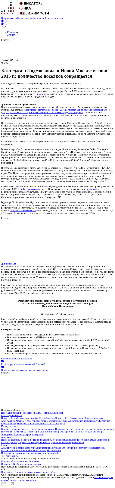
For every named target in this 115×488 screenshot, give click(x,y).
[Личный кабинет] (2, 21)
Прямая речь (98, 448)
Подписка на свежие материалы (17, 453)
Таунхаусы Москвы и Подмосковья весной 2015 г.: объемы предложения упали (42, 112)
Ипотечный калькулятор (13, 431)
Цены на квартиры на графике (16, 439)
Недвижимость (9, 18)
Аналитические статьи (12, 448)
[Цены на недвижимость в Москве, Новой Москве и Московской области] (25, 15)
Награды (5, 464)
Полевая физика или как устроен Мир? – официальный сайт (32, 413)
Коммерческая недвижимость (32, 423)
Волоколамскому (31, 189)
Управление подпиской (47, 453)
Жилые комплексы (93, 418)
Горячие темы (85, 448)
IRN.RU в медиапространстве (26, 464)
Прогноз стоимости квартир (69, 429)
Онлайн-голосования (35, 450)
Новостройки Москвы (12, 418)
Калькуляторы (24, 18)
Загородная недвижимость (85, 421)
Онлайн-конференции (12, 450)
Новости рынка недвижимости (41, 448)
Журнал (48, 18)
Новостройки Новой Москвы (40, 418)
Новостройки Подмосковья (69, 418)
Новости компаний (67, 448)
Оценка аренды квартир (42, 429)
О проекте (58, 18)
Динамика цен (8, 263)
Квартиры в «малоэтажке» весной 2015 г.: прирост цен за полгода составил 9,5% (65, 110)
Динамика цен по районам (79, 439)
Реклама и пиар (20, 461)
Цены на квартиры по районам (49, 439)
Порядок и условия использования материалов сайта (28, 472)
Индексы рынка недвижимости (34, 442)
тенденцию (40, 94)
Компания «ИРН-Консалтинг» (16, 358)
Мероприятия (54, 450)
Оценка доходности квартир (99, 429)
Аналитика (38, 18)
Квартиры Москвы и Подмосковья (53, 421)
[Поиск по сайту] (5, 21)
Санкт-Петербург (56, 423)
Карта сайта (12, 456)
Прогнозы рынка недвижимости (67, 442)
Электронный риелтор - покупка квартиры (82, 431)
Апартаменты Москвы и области (18, 421)
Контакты (34, 461)
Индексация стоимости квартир (43, 431)
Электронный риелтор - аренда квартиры (22, 434)
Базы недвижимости (11, 415)
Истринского (92, 189)
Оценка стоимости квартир (15, 429)
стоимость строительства (23, 210)
